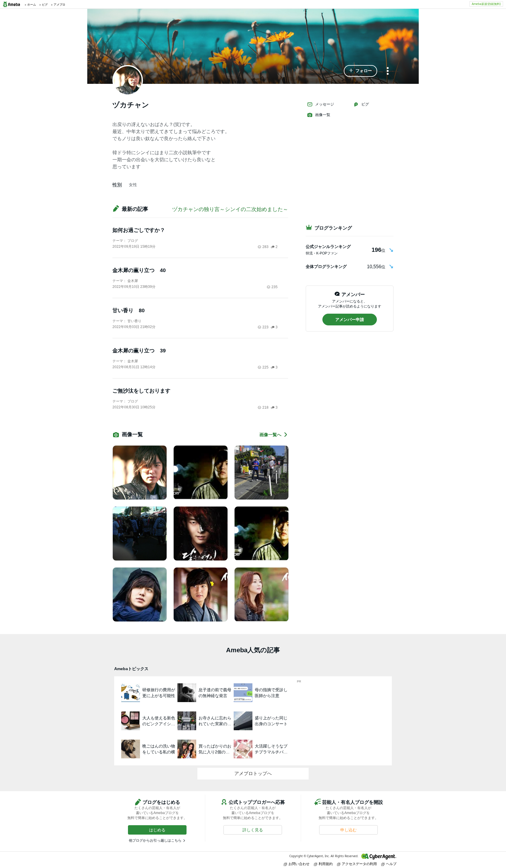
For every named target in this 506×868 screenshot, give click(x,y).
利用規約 (326, 863)
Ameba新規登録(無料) (486, 4)
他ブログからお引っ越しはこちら (155, 840)
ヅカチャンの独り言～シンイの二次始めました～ (230, 209)
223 (265, 327)
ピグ (365, 104)
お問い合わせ (299, 863)
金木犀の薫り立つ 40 (139, 270)
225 (265, 367)
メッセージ (324, 104)
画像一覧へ (270, 434)
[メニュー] (388, 71)
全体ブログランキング (326, 266)
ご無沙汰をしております (141, 391)
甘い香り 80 (131, 310)
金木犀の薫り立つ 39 (139, 351)
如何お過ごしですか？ (138, 230)
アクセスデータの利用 (359, 863)
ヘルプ (391, 863)
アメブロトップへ (253, 773)
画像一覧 (322, 115)
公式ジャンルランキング (328, 246)
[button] (360, 71)
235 (274, 287)
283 (265, 247)
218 (265, 407)
